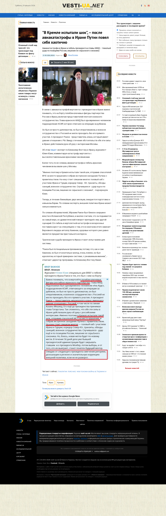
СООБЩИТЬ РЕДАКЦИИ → (84, 451)
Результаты (139, 56)
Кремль (60, 383)
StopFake (77, 438)
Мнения (51, 15)
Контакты (70, 421)
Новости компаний (67, 15)
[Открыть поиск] (149, 5)
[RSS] (145, 5)
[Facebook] (141, 5)
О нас (29, 421)
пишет (54, 150)
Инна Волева (73, 55)
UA (139, 15)
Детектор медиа (107, 436)
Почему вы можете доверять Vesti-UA (56, 388)
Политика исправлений (95, 421)
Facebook (54, 463)
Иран (51, 383)
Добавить (60, 404)
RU (133, 15)
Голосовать (123, 56)
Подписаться (93, 404)
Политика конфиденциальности (117, 421)
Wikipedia (61, 463)
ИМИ (99, 436)
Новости (40, 15)
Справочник (122, 15)
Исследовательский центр (102, 15)
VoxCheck (84, 438)
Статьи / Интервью (23, 434)
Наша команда (59, 421)
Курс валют (20, 457)
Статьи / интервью (25, 15)
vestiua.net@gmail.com (101, 451)
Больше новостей (132, 368)
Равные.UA (83, 15)
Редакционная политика (42, 421)
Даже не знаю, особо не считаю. (130, 50)
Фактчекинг (80, 421)
